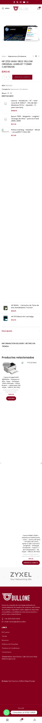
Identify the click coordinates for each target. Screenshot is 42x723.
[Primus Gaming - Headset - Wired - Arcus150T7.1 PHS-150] (5, 215)
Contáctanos (6, 652)
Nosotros (5, 640)
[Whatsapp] (6, 712)
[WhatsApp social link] (27, 2)
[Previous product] (33, 56)
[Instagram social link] (20, 2)
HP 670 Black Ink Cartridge (22, 317)
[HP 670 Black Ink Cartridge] (5, 318)
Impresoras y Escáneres (17, 56)
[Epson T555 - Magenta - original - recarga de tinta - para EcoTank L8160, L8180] (5, 120)
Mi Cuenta (5, 632)
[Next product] (38, 56)
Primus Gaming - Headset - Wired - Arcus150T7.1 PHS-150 (25, 131)
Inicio (4, 56)
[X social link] (17, 2)
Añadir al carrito (22, 77)
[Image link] (16, 597)
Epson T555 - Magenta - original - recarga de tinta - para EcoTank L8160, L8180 (25, 118)
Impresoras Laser (11, 392)
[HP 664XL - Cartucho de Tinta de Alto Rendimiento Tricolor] (5, 308)
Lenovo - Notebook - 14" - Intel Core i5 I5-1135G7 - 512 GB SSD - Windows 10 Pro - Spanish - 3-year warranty (24, 104)
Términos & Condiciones (11, 648)
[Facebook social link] (14, 2)
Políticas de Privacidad (10, 644)
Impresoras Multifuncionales (31, 556)
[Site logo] (21, 8)
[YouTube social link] (24, 2)
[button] (4, 576)
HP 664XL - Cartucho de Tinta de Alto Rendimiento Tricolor (25, 306)
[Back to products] (36, 56)
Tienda (4, 636)
